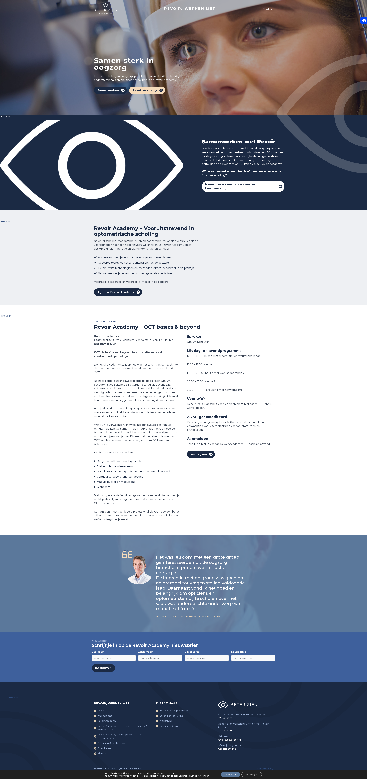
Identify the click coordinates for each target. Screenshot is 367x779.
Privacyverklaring (264, 768)
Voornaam (98, 652)
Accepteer (231, 774)
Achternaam (145, 652)
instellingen (203, 776)
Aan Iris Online (227, 749)
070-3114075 (225, 730)
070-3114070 (225, 718)
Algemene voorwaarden (129, 768)
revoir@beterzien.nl (229, 739)
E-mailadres (192, 652)
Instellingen (251, 774)
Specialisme (238, 652)
